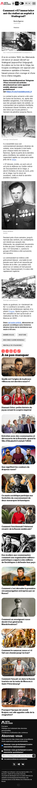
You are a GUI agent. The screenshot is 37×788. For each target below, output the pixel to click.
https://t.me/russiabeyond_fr (19, 92)
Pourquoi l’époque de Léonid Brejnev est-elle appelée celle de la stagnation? (18, 712)
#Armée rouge (8, 335)
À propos (5, 726)
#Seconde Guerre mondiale (13, 340)
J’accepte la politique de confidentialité (15, 759)
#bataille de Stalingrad (12, 345)
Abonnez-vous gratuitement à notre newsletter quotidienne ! (18, 751)
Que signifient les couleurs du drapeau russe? (15, 468)
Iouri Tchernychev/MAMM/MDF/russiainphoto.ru (17, 52)
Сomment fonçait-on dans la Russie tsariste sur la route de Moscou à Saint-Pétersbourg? (18, 681)
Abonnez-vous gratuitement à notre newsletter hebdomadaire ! (18, 745)
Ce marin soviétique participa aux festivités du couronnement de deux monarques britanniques (17, 498)
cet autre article (14, 323)
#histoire (22, 335)
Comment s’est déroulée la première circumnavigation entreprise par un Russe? (18, 591)
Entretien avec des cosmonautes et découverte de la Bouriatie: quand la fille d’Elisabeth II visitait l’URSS (18, 438)
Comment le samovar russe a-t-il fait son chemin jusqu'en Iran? (17, 651)
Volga (14, 159)
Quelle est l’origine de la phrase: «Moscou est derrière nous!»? (16, 380)
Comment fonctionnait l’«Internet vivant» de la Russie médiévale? (17, 527)
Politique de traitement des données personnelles (14, 729)
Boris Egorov (18, 21)
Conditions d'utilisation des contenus (15, 732)
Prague (11, 311)
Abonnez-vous (12, 736)
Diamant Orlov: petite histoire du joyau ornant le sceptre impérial (17, 408)
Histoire (16, 27)
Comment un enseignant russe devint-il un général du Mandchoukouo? (16, 621)
